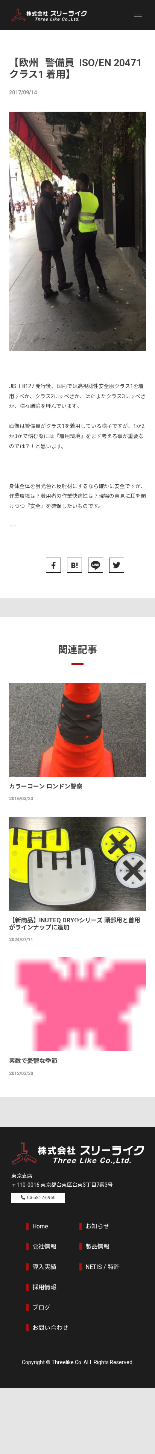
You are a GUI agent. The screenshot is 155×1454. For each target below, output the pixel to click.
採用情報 (44, 1287)
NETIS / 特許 (102, 1267)
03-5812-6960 (41, 1197)
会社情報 (44, 1246)
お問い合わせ (50, 1327)
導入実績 (44, 1267)
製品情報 (97, 1246)
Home (40, 1226)
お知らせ (97, 1226)
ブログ (41, 1307)
